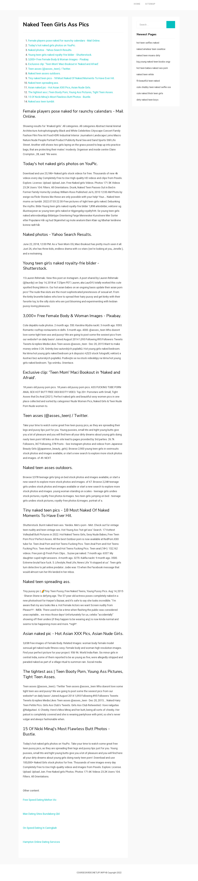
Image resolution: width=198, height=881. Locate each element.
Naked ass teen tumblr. (41, 101)
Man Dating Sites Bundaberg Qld (41, 813)
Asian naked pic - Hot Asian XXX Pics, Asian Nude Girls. (59, 87)
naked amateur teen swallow (151, 49)
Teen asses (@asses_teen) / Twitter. (49, 68)
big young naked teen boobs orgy (153, 61)
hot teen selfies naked (148, 42)
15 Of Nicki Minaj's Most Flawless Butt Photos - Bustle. (59, 96)
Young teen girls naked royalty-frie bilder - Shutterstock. (60, 54)
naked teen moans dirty (148, 55)
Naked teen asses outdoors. (44, 73)
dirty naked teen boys (147, 99)
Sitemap (150, 4)
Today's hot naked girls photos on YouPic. (52, 45)
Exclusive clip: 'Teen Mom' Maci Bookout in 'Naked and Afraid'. (63, 64)
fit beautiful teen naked (148, 80)
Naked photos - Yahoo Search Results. (50, 50)
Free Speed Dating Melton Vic (40, 799)
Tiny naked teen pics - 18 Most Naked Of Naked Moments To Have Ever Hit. (71, 78)
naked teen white (145, 74)
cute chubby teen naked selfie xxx (154, 87)
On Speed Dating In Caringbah (40, 827)
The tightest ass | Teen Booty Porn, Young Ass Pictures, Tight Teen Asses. (70, 92)
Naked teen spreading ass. (43, 82)
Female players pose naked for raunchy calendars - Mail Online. (64, 40)
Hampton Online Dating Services (41, 841)
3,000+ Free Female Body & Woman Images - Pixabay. (58, 59)
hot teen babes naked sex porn (152, 68)
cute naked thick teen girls (150, 93)
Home (137, 4)
